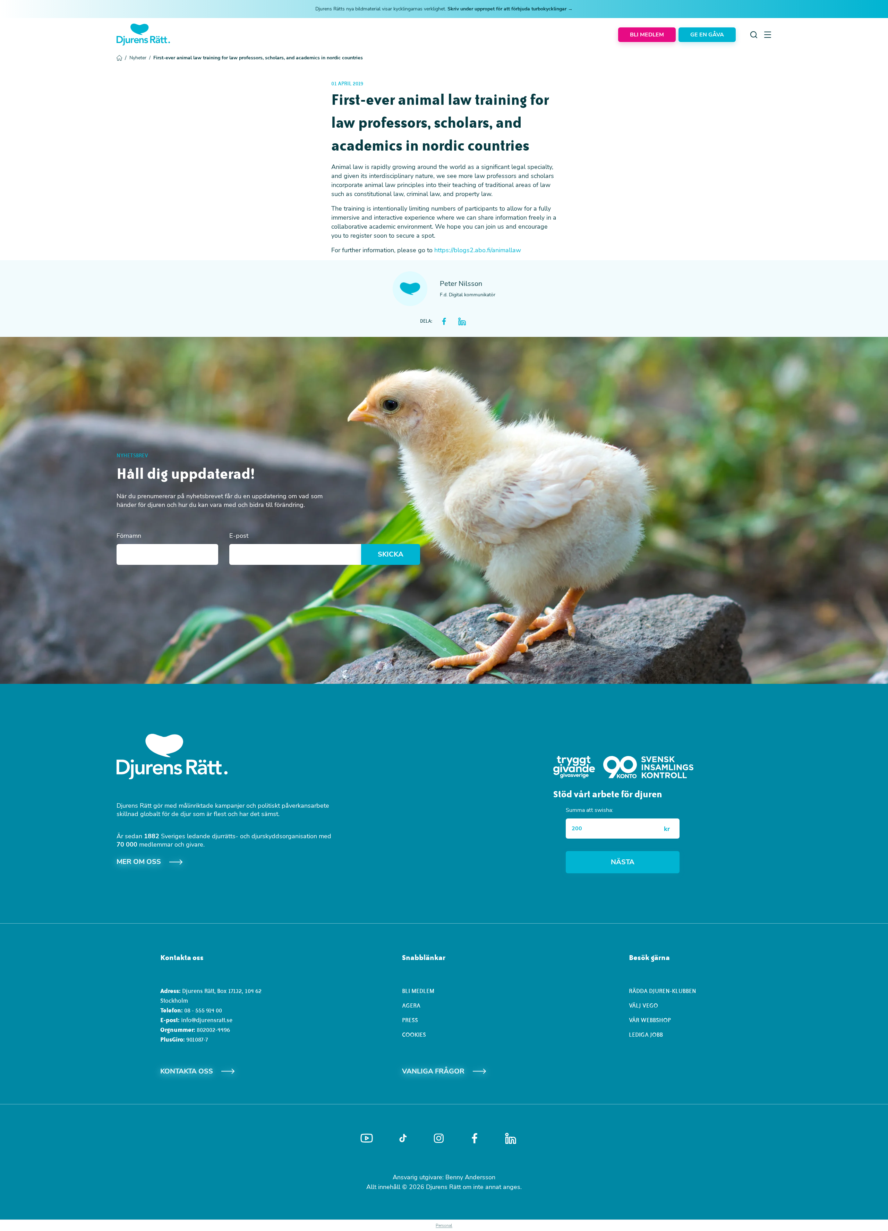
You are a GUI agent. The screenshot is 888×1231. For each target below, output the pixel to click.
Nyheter (140, 57)
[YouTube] (366, 1138)
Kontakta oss (186, 1071)
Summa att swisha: (589, 810)
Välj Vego (643, 1005)
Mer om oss (139, 861)
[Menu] (767, 35)
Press (410, 1020)
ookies (415, 1034)
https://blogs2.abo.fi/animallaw (477, 250)
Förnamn (129, 536)
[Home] (143, 34)
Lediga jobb (646, 1034)
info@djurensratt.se (206, 1020)
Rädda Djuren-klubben (662, 991)
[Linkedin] (510, 1138)
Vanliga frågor (433, 1071)
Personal (444, 1225)
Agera (411, 1005)
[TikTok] (402, 1138)
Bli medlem (418, 991)
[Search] (754, 35)
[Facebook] (474, 1138)
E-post (238, 536)
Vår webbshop (650, 1020)
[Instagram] (439, 1138)
